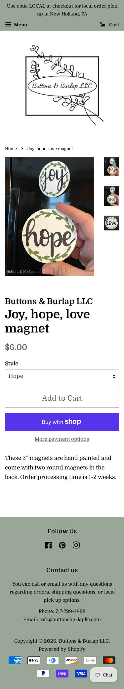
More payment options (62, 439)
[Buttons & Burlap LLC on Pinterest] (62, 546)
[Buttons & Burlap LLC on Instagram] (76, 546)
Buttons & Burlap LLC (84, 641)
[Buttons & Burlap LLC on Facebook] (48, 546)
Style (11, 363)
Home (11, 148)
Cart (113, 24)
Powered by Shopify (62, 649)
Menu (20, 24)
